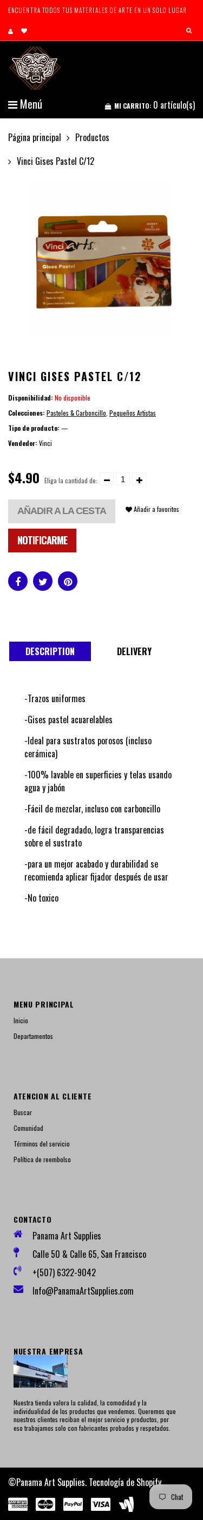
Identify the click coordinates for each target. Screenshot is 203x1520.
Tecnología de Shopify (125, 1482)
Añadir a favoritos (155, 509)
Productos (92, 137)
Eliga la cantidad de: (70, 480)
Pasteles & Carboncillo (76, 412)
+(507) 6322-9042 (64, 1272)
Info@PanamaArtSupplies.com (83, 1290)
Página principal (34, 137)
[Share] (18, 581)
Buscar (23, 1112)
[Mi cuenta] (10, 30)
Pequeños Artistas (132, 412)
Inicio (21, 1020)
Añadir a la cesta (61, 510)
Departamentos (33, 1036)
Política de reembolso (42, 1159)
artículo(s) (154, 104)
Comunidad (28, 1127)
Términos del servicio (42, 1143)
